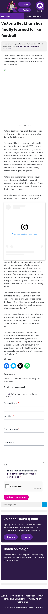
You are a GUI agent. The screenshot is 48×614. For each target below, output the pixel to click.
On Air (41, 595)
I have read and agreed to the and (22, 473)
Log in (8, 394)
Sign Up (11, 537)
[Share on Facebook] (6, 366)
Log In (26, 537)
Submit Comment (16, 497)
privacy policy (15, 473)
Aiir (41, 607)
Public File (30, 595)
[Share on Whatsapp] (27, 366)
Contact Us (22, 601)
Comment (10, 442)
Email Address (11, 429)
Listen (26, 4)
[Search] (44, 504)
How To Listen (16, 595)
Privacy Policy (34, 598)
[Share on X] (20, 366)
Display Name (11, 403)
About (4, 595)
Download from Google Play (13, 574)
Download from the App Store (14, 567)
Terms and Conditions (14, 598)
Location (9, 416)
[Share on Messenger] (13, 366)
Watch (26, 10)
